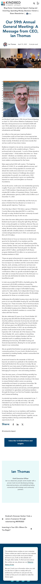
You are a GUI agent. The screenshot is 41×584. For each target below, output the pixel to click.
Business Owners (31, 11)
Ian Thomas (12, 44)
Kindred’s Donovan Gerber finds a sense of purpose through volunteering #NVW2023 (18, 518)
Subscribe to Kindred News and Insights (20, 442)
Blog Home (8, 8)
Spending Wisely (17, 11)
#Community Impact (9, 431)
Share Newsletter (17, 13)
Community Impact (20, 8)
